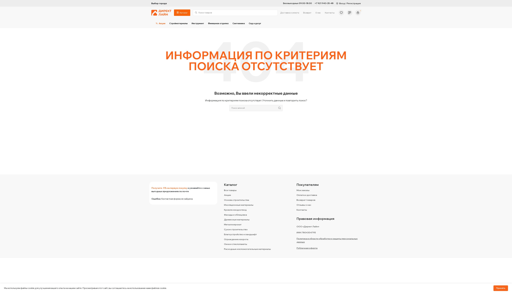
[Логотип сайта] (161, 12)
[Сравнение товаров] (349, 12)
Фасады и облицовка (235, 214)
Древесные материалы (236, 219)
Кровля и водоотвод (235, 209)
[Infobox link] (324, 3)
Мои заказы (303, 190)
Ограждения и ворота (236, 239)
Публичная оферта (307, 248)
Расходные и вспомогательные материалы (247, 249)
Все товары (230, 190)
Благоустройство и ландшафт (240, 234)
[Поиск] (280, 108)
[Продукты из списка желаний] (341, 12)
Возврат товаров (306, 200)
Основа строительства (236, 200)
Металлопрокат (232, 224)
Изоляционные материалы (238, 205)
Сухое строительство (236, 229)
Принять (500, 288)
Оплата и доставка (307, 195)
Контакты (302, 209)
